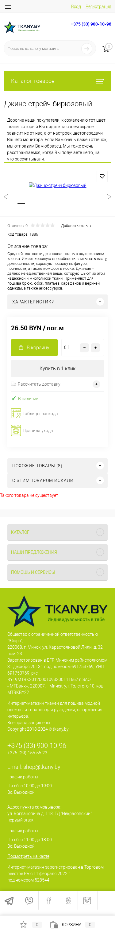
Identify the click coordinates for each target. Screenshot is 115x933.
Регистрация (98, 6)
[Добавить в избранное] (102, 176)
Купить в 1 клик (57, 368)
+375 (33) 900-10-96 (91, 24)
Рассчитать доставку (39, 384)
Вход (76, 6)
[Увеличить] (57, 185)
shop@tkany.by (41, 767)
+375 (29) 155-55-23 (27, 753)
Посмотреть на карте (28, 856)
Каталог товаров (33, 81)
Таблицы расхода (40, 413)
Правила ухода (38, 430)
